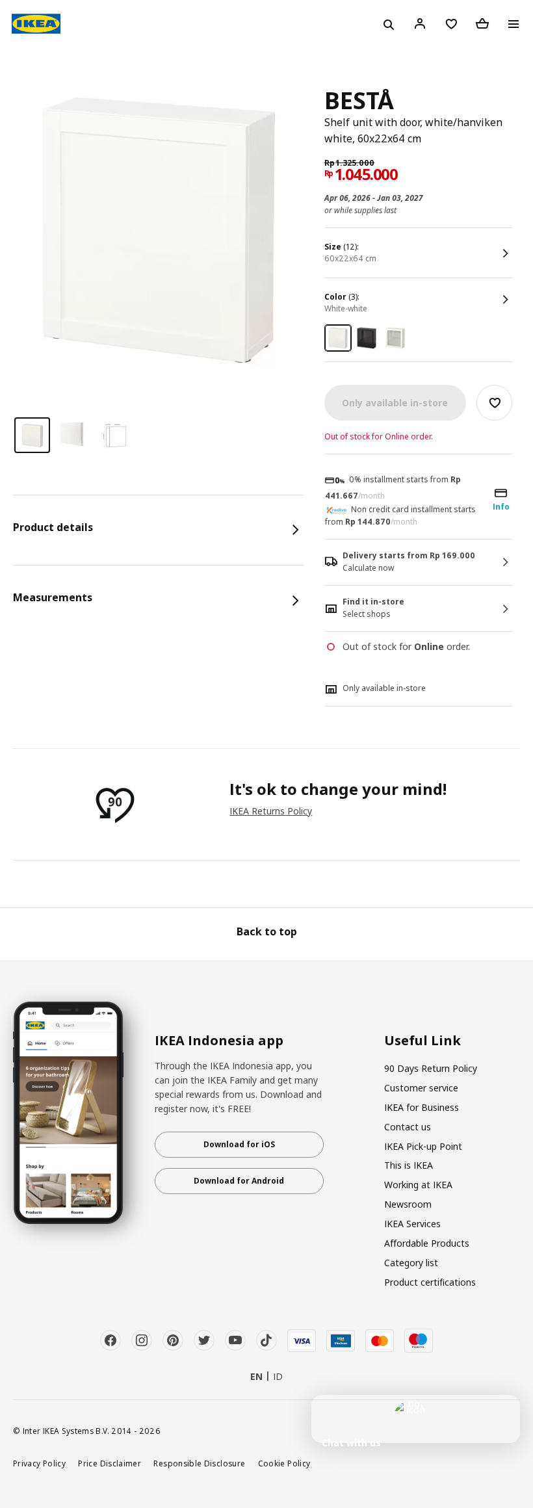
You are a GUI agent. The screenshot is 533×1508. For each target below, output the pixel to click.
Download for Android (239, 1180)
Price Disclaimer (109, 1463)
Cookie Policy (284, 1463)
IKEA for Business (421, 1107)
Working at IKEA (418, 1184)
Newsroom (408, 1204)
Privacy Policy (39, 1463)
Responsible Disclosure (199, 1463)
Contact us (407, 1127)
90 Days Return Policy (430, 1068)
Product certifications (430, 1282)
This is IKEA (408, 1165)
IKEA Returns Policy (270, 811)
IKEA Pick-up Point (423, 1146)
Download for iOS (239, 1144)
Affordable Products (426, 1243)
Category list (411, 1262)
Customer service (421, 1088)
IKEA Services (412, 1223)
